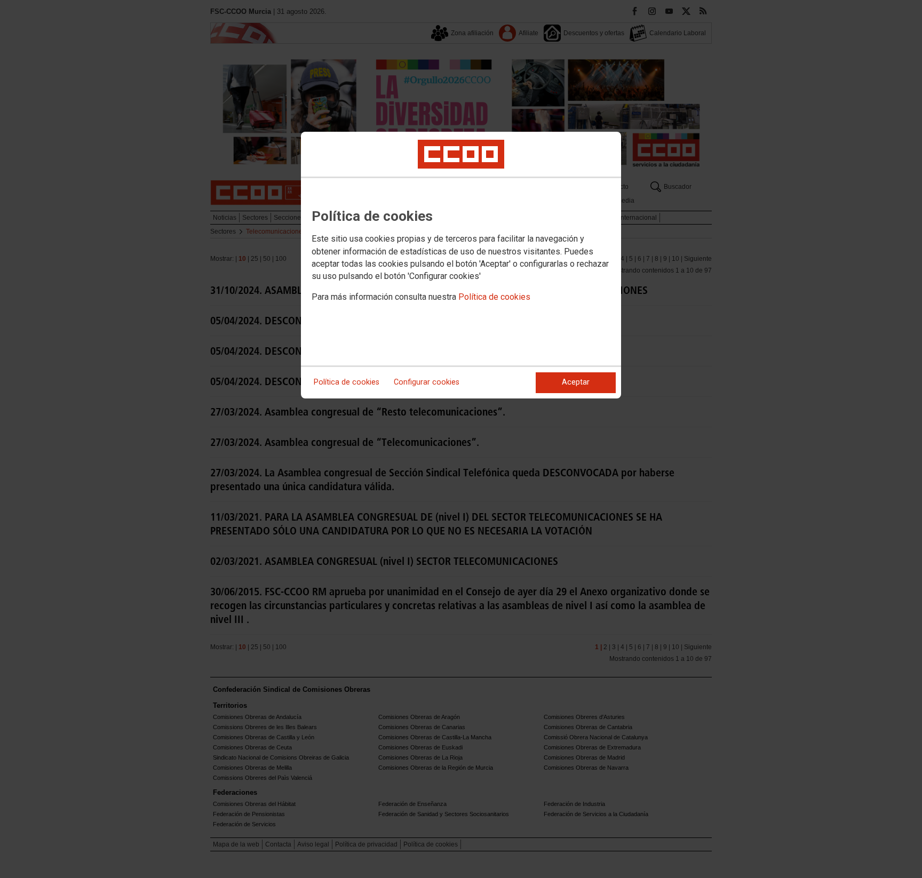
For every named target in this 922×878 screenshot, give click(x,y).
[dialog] (461, 265)
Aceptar (576, 382)
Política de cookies (494, 297)
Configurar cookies (426, 382)
